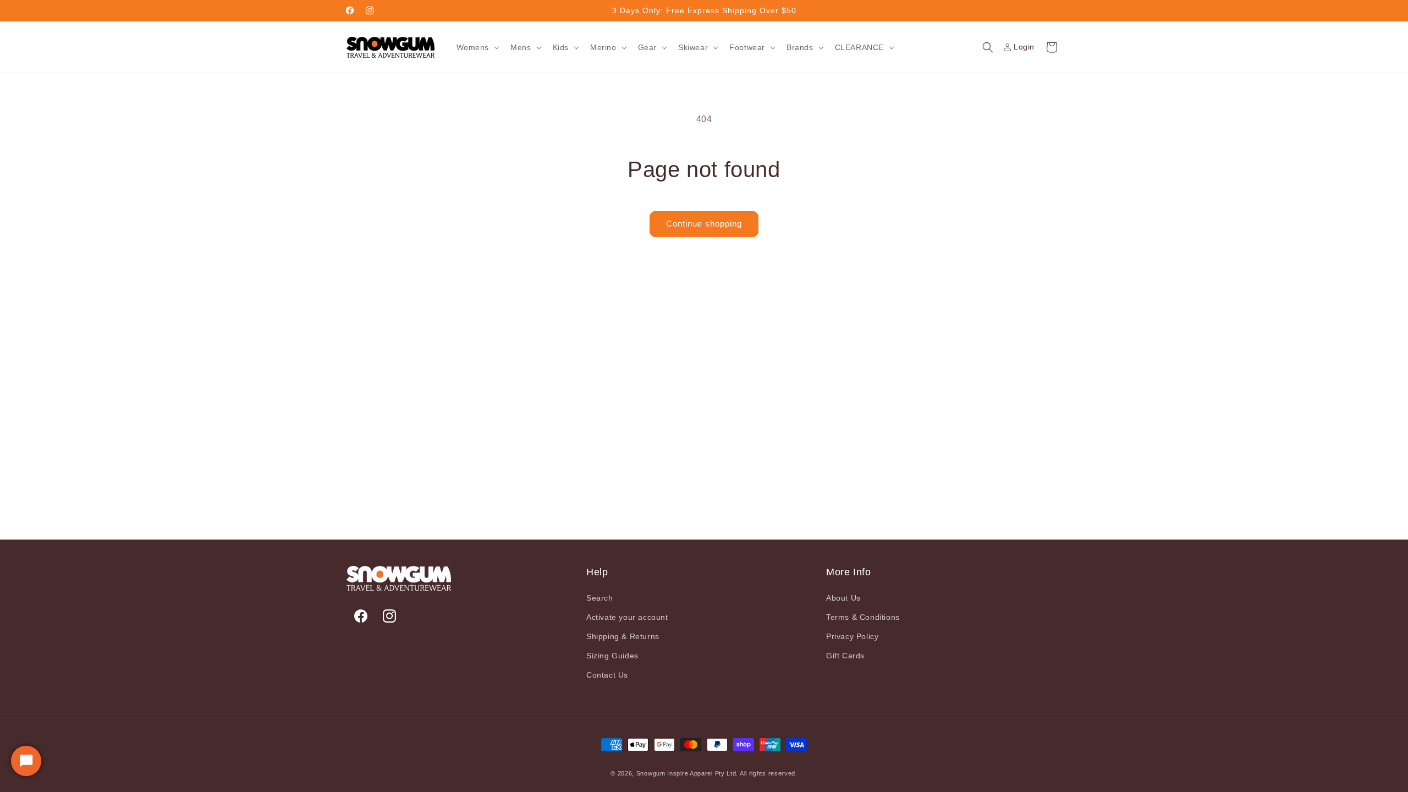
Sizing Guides (612, 655)
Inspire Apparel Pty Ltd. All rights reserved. (732, 773)
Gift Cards (845, 655)
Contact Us (607, 674)
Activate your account (627, 617)
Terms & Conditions (863, 617)
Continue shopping (704, 223)
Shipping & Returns (622, 636)
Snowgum (651, 773)
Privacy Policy (852, 636)
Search (599, 597)
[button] (477, 47)
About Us (843, 597)
